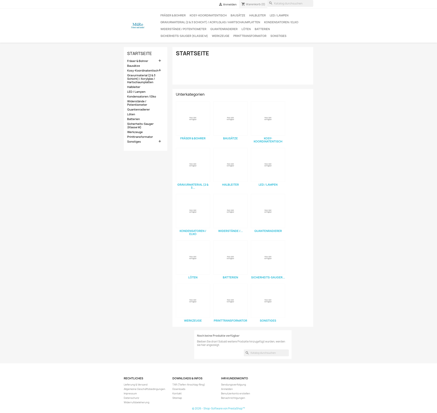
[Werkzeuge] (193, 301)
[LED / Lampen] (268, 165)
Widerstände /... (230, 231)
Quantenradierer (224, 29)
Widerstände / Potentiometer (183, 29)
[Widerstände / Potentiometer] (230, 211)
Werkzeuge (220, 36)
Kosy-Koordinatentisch (208, 15)
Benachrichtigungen (233, 398)
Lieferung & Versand (135, 384)
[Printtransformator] (230, 301)
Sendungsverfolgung (233, 384)
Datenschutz (131, 398)
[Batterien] (230, 257)
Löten (246, 29)
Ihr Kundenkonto (234, 378)
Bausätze (238, 15)
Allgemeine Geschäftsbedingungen (144, 389)
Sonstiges (278, 36)
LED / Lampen (279, 15)
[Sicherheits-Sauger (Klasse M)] (268, 257)
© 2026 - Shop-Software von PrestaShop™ (218, 408)
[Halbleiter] (230, 165)
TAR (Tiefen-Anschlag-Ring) (188, 384)
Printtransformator (249, 36)
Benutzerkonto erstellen (235, 393)
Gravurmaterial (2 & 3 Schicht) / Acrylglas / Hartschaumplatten (210, 22)
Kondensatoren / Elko (281, 22)
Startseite (139, 53)
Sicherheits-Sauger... (268, 277)
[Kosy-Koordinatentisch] (268, 118)
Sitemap (177, 398)
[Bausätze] (230, 118)
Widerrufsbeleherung (136, 402)
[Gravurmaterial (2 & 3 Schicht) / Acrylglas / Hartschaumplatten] (193, 165)
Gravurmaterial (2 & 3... (192, 186)
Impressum (130, 393)
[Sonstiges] (268, 301)
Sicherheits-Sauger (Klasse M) (184, 36)
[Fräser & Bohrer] (193, 118)
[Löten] (193, 257)
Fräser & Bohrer (173, 15)
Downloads (178, 389)
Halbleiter (257, 15)
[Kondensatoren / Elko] (193, 211)
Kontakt (177, 393)
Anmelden (227, 389)
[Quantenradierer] (268, 211)
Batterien (262, 29)
